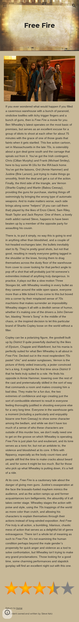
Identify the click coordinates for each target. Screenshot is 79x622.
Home (19, 608)
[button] (5, 5)
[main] (39, 25)
